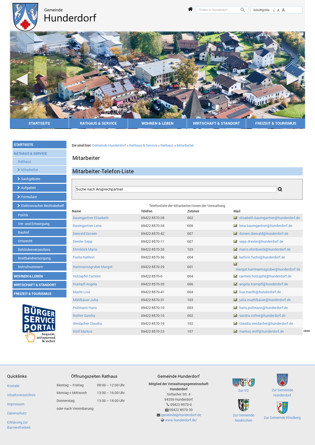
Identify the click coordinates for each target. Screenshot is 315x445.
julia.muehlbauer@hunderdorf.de (265, 299)
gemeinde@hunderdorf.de (181, 414)
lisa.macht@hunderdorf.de (260, 292)
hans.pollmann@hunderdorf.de (263, 307)
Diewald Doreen (85, 233)
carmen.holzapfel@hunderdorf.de (265, 276)
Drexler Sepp (82, 241)
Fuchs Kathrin (83, 257)
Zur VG (243, 390)
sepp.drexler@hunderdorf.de (261, 241)
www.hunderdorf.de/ (181, 420)
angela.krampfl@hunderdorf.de (263, 284)
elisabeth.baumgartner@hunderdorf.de (269, 217)
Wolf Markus (82, 331)
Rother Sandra (84, 315)
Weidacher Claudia (87, 323)
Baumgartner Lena (87, 225)
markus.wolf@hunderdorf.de (261, 331)
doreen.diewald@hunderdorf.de (263, 233)
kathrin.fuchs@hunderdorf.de (262, 257)
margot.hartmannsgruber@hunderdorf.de (268, 269)
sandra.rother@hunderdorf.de (262, 315)
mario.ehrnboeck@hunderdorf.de (264, 249)
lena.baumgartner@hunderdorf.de (265, 225)
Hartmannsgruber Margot (92, 266)
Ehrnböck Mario (85, 249)
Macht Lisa (81, 292)
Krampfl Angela (85, 284)
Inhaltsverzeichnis (21, 395)
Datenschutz (17, 413)
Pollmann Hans (85, 307)
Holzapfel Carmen (87, 276)
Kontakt (13, 385)
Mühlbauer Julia (85, 299)
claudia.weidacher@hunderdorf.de (266, 323)
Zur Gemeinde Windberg (282, 417)
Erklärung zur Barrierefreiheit (19, 425)
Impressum (15, 404)
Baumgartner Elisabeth (91, 217)
